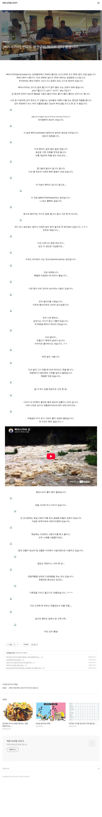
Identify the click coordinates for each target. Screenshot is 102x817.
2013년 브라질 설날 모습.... (15, 665)
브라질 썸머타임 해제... (14, 660)
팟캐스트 (5, 777)
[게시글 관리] (17, 645)
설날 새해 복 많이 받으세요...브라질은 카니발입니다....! (24, 668)
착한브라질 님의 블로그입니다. (17, 744)
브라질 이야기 (11, 653)
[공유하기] (14, 645)
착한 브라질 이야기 (9, 3)
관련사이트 (5, 769)
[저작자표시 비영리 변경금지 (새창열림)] (34, 645)
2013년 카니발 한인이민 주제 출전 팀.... (19, 662)
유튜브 (5, 773)
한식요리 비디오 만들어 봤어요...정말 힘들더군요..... (23, 657)
